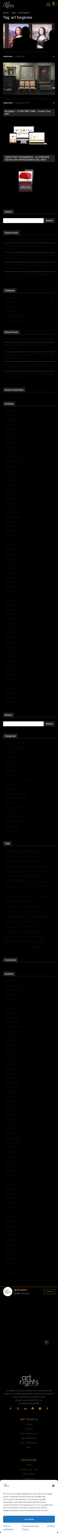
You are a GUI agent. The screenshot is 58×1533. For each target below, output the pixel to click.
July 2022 (9, 480)
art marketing (32, 875)
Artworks (9, 770)
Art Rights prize (12, 756)
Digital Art (23, 911)
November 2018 (13, 656)
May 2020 (10, 600)
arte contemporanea (17, 866)
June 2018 (10, 674)
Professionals (12, 826)
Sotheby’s (35, 946)
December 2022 (13, 456)
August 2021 (11, 530)
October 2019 (12, 623)
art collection (31, 856)
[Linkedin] (25, 1409)
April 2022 (10, 493)
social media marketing (16, 947)
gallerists (45, 922)
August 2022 (11, 475)
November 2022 (13, 461)
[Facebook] (11, 1409)
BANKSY (20, 886)
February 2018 (12, 693)
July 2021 (9, 535)
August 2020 (11, 586)
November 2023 (13, 415)
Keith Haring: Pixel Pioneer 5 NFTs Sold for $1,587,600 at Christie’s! (25, 266)
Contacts (51, 1526)
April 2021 (10, 549)
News (18, 926)
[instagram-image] (11, 1307)
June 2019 (10, 632)
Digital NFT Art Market (16, 793)
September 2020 (13, 581)
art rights (14, 880)
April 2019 (10, 637)
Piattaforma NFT (33, 931)
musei (9, 926)
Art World (9, 761)
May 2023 (10, 433)
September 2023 (13, 419)
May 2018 (10, 679)
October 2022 (12, 466)
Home (6, 12)
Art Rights (10, 752)
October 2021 (12, 521)
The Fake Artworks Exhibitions (25, 52)
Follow (49, 1291)
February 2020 (12, 614)
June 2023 (10, 429)
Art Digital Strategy (14, 747)
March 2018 (11, 688)
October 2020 (12, 577)
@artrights (20, 1289)
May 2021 (10, 544)
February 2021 (12, 558)
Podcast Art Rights (14, 821)
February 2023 (12, 447)
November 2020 (13, 572)
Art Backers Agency (14, 742)
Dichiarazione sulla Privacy (30, 1527)
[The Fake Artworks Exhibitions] (29, 35)
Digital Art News (13, 784)
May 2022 (10, 489)
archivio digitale (13, 856)
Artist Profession (32, 871)
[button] (53, 1485)
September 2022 (13, 470)
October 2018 (12, 660)
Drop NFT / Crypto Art (16, 798)
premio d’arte (13, 936)
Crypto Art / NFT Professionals (20, 779)
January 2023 (11, 452)
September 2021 (13, 526)
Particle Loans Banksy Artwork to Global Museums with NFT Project (29, 276)
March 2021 (11, 554)
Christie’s (43, 896)
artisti (19, 871)
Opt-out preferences (8, 1527)
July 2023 (9, 424)
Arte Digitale (40, 866)
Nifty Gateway (13, 931)
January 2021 (11, 563)
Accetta (29, 1519)
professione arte (18, 941)
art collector (12, 861)
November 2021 (13, 517)
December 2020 (13, 568)
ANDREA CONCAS (22, 851)
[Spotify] (33, 1409)
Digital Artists (11, 789)
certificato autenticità (20, 896)
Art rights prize (37, 881)
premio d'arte (33, 936)
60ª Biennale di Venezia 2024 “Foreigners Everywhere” (25, 247)
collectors (10, 901)
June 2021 (10, 540)
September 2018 (13, 665)
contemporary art (13, 906)
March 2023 (11, 442)
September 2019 (13, 628)
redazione (8, 56)
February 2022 (12, 503)
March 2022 (11, 498)
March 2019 (11, 642)
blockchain (43, 885)
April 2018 (10, 683)
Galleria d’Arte (31, 921)
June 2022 (10, 484)
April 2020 (10, 605)
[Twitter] (47, 1409)
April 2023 (10, 438)
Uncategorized (12, 830)
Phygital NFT (11, 816)
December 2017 (13, 702)
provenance (40, 942)
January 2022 (11, 507)
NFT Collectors (12, 812)
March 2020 (11, 609)
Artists (8, 765)
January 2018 (11, 697)
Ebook (8, 802)
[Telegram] (40, 1409)
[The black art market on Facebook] (29, 79)
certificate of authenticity (15, 891)
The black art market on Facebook (27, 98)
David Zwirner (10, 911)
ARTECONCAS (29, 861)
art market (12, 875)
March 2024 (11, 410)
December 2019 (13, 618)
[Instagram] (18, 1409)
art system (10, 886)
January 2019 (11, 651)
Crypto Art (10, 775)
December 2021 (13, 512)
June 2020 (10, 595)
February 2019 (12, 646)
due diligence (13, 921)
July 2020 (9, 591)
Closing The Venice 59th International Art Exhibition (30, 239)
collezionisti (25, 901)
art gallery (10, 870)
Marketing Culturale (14, 807)
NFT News (29, 927)
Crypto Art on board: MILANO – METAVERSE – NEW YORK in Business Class (29, 257)
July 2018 (9, 669)
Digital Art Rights (15, 916)
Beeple (30, 886)
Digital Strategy (38, 916)
